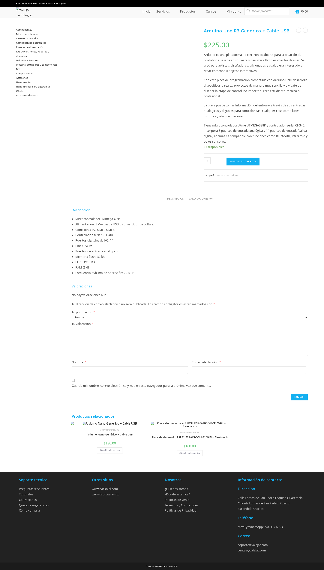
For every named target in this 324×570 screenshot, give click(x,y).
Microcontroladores (228, 175)
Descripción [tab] (175, 198)
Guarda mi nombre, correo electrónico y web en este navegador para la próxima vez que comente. (141, 386)
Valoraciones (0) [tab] (200, 198)
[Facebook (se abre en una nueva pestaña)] (290, 3)
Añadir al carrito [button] (110, 450)
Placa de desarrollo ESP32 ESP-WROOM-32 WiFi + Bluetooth (190, 437)
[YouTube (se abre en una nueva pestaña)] (295, 3)
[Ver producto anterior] (298, 30)
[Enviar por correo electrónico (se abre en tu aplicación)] (301, 3)
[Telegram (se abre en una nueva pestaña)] (306, 3)
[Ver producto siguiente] (305, 30)
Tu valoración (82, 324)
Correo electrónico (206, 362)
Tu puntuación (83, 312)
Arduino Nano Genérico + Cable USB (110, 434)
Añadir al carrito (243, 161)
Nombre (79, 362)
